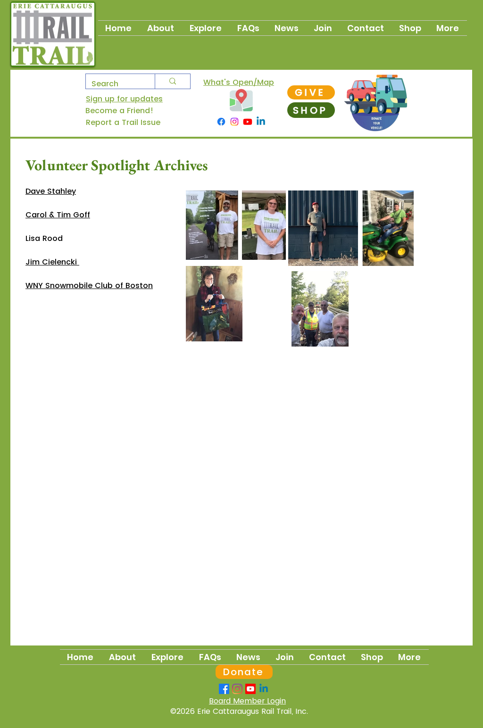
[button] (323, 28)
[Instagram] (234, 121)
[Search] (172, 81)
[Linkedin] (261, 121)
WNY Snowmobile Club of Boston (89, 285)
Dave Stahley (50, 191)
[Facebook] (221, 121)
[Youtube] (247, 121)
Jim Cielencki (52, 261)
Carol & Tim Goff (57, 214)
